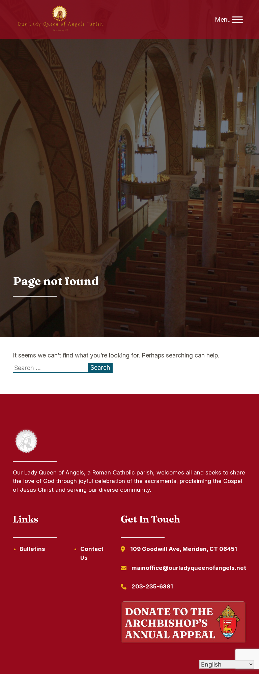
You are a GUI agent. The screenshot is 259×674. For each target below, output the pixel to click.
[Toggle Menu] (237, 19)
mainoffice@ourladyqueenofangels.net (189, 567)
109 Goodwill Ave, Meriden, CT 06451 (183, 548)
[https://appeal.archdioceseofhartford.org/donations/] (183, 623)
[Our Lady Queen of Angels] (60, 19)
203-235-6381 (152, 586)
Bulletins (32, 548)
